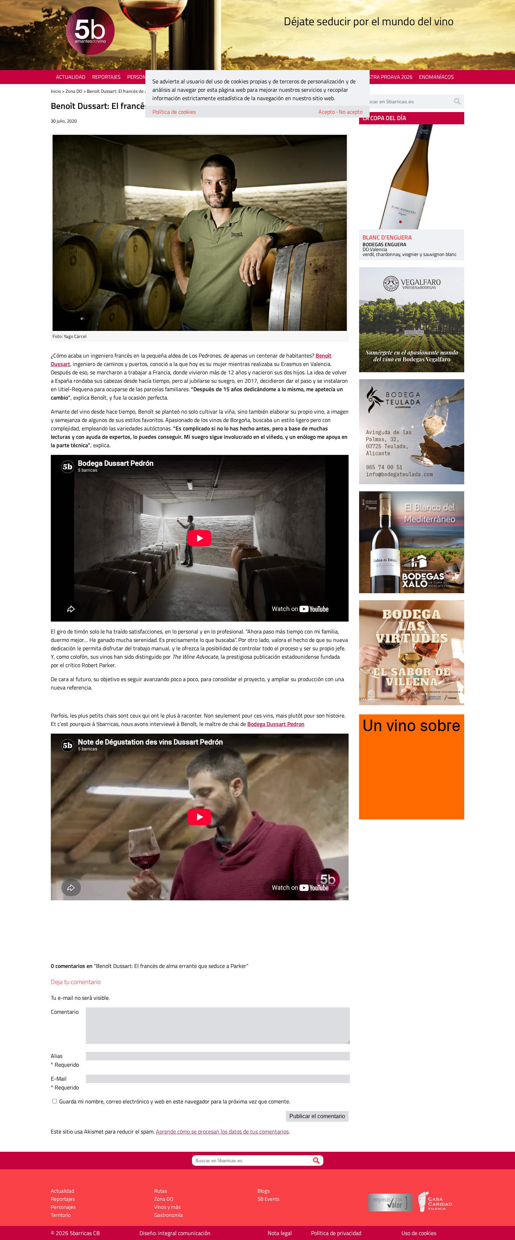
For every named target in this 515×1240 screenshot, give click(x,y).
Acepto (326, 112)
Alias (56, 1056)
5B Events (269, 1199)
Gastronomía (168, 1215)
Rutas (160, 1191)
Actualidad (70, 77)
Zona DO (74, 91)
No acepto (351, 112)
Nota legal (280, 1233)
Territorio (61, 1215)
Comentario (64, 1011)
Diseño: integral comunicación (175, 1233)
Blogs (264, 1191)
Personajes (141, 77)
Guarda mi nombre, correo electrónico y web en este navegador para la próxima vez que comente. (174, 1101)
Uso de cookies (418, 1233)
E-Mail (59, 1078)
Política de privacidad (336, 1233)
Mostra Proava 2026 (386, 77)
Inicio (56, 91)
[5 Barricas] (90, 31)
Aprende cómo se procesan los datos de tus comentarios (222, 1131)
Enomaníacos (436, 77)
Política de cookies (174, 112)
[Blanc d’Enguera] (411, 176)
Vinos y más (167, 1207)
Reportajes (106, 77)
